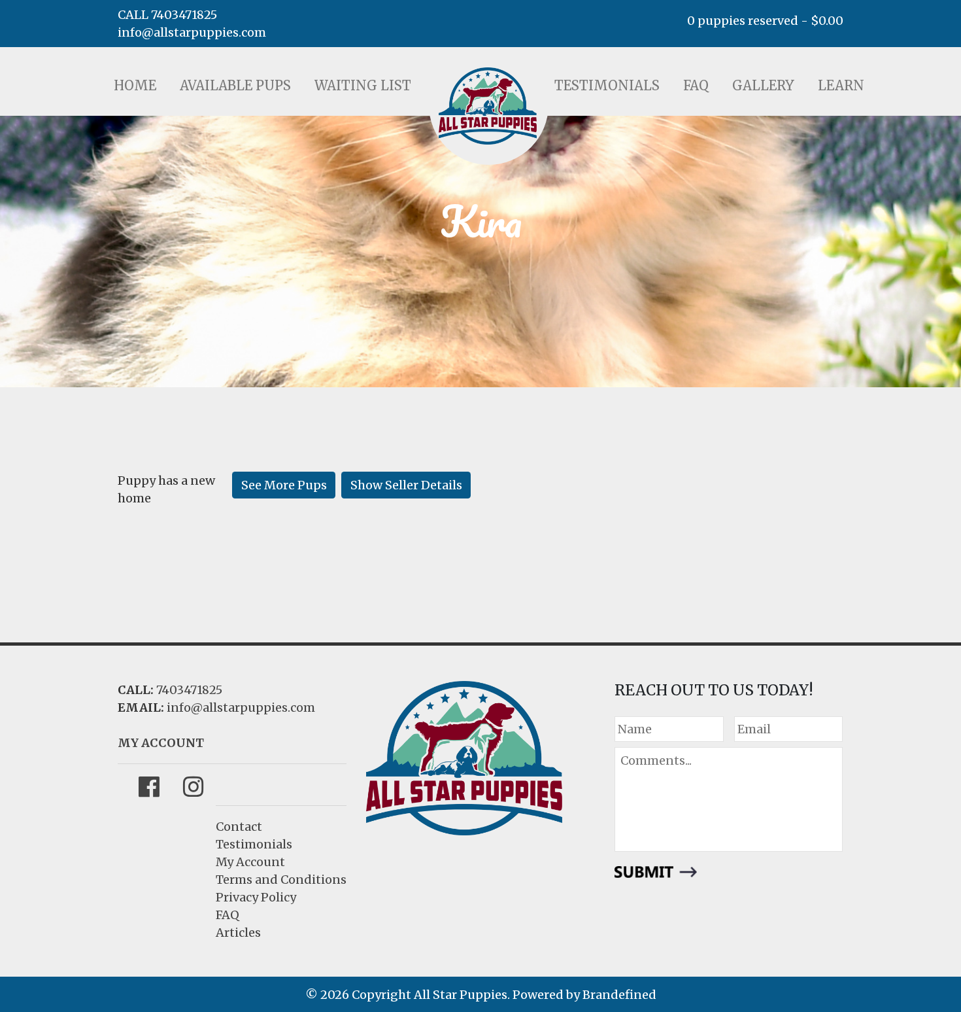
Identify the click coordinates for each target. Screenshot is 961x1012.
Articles (238, 932)
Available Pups (235, 85)
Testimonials (607, 85)
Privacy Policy (256, 897)
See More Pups (284, 485)
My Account (250, 861)
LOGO (488, 106)
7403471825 (189, 689)
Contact (239, 826)
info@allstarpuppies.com (192, 32)
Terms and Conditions (281, 879)
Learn (841, 85)
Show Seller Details (406, 485)
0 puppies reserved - (765, 20)
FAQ (696, 85)
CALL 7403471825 (167, 14)
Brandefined (619, 994)
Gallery (763, 85)
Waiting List (362, 85)
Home (135, 85)
